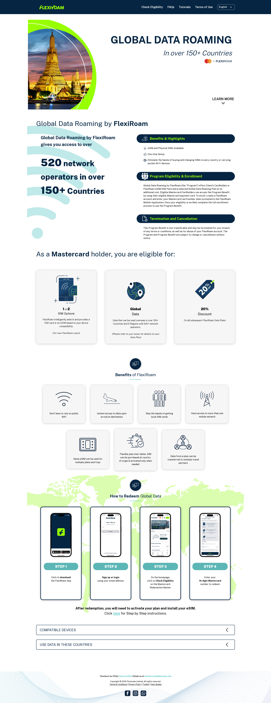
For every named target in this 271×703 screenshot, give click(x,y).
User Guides (156, 684)
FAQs (170, 7)
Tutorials (185, 7)
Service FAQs (125, 676)
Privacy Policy (135, 684)
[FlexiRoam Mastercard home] (51, 7)
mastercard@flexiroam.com (158, 676)
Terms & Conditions (118, 684)
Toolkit (146, 684)
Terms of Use (204, 7)
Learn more (223, 99)
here (116, 613)
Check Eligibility (152, 7)
